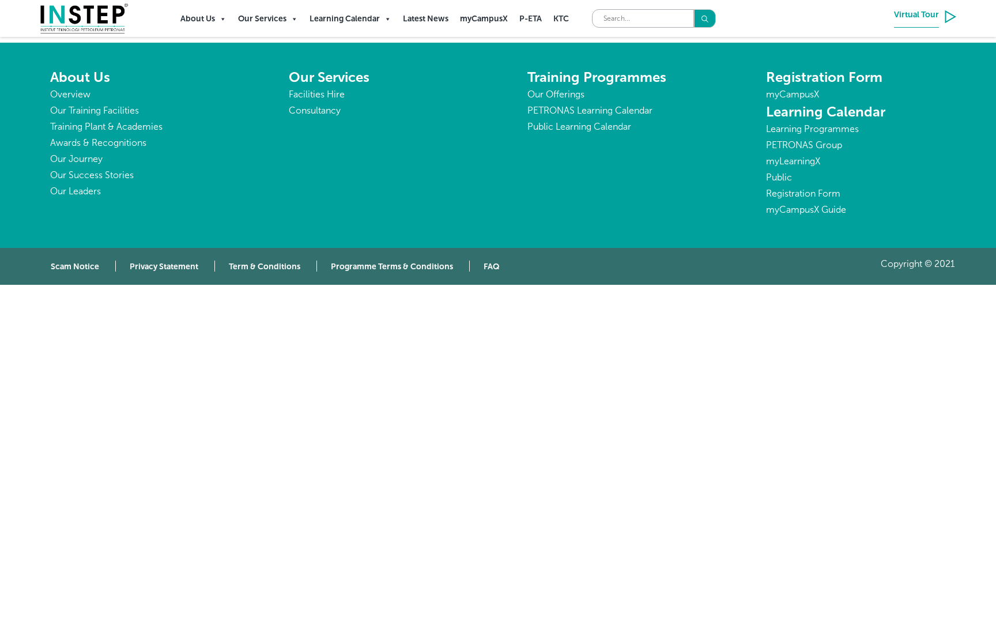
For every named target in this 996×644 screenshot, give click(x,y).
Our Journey (76, 158)
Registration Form (824, 77)
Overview (70, 94)
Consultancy (315, 110)
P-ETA (530, 19)
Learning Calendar (345, 19)
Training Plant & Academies (106, 126)
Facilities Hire (317, 94)
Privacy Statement (164, 267)
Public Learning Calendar (579, 126)
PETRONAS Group (804, 145)
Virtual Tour (916, 15)
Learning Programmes (812, 128)
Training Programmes (596, 77)
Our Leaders (75, 191)
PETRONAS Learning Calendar (589, 110)
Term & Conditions (264, 267)
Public (779, 177)
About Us (197, 19)
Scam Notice (75, 267)
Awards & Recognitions (98, 142)
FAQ (492, 267)
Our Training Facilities (94, 110)
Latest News (425, 19)
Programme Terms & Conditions (392, 267)
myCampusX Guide (806, 209)
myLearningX (793, 161)
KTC (561, 19)
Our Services (262, 19)
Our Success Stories (92, 175)
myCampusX (484, 19)
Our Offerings (555, 94)
